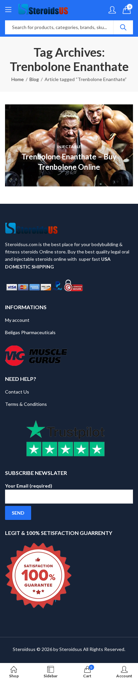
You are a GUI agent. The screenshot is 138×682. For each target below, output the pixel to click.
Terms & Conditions (26, 404)
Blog (34, 79)
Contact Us (17, 392)
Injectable (69, 146)
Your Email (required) (28, 486)
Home (17, 79)
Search (123, 27)
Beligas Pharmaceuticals (30, 332)
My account (17, 320)
